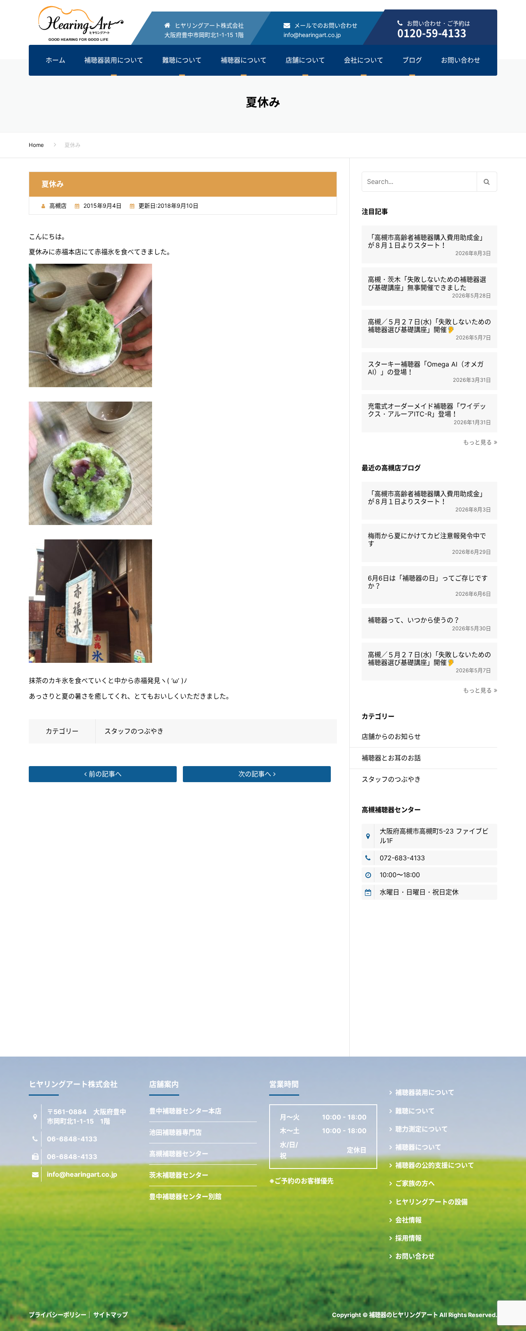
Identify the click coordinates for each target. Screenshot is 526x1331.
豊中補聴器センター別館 (185, 1196)
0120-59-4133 (431, 32)
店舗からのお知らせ (391, 736)
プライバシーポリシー (57, 1314)
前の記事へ (104, 774)
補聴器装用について (113, 60)
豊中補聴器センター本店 (185, 1111)
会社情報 (408, 1220)
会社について (363, 60)
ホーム (55, 60)
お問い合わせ (460, 60)
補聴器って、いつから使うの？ (414, 620)
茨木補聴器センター (178, 1175)
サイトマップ (110, 1314)
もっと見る (477, 442)
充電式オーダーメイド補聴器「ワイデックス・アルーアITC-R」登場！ (427, 410)
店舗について (305, 60)
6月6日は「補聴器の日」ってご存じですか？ (428, 582)
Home (36, 145)
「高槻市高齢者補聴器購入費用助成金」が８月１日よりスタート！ (427, 241)
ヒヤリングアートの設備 (431, 1202)
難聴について (182, 60)
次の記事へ (255, 774)
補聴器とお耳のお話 (391, 758)
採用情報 (408, 1238)
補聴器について (244, 60)
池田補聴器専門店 (175, 1132)
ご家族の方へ (415, 1183)
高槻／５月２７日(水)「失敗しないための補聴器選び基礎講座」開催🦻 (429, 326)
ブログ (412, 60)
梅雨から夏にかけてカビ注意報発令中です (427, 540)
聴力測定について (421, 1129)
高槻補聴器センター (178, 1154)
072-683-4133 (402, 858)
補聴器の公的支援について (434, 1165)
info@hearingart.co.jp (312, 34)
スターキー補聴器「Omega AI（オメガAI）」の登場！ (426, 368)
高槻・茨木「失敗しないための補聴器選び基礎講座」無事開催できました (427, 283)
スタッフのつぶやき (134, 731)
